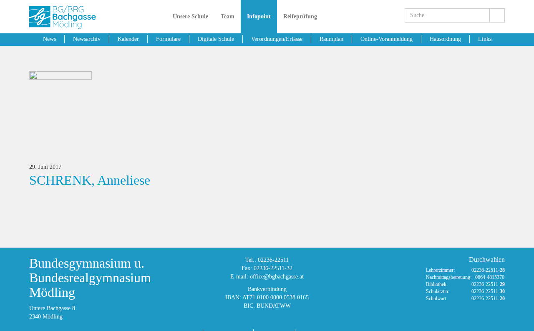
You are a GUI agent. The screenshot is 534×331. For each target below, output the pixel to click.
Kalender (128, 39)
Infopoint (259, 16)
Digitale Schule (216, 39)
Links (484, 39)
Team (227, 16)
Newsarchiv (87, 39)
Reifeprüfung (300, 16)
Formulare (168, 39)
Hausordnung (445, 39)
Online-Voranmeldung (386, 39)
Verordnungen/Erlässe (276, 39)
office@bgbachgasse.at (277, 276)
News (49, 39)
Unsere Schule (190, 16)
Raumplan (331, 39)
